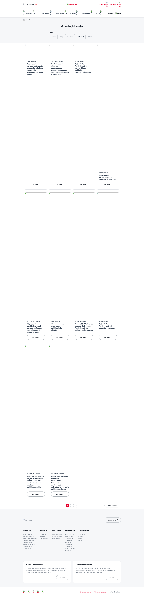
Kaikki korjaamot (57, 534)
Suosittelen (68, 546)
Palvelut (43, 531)
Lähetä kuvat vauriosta (30, 538)
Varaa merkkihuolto (29, 544)
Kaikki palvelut (27, 534)
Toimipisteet (46, 13)
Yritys (98, 13)
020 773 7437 (30, 4)
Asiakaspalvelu (69, 534)
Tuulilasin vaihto (28, 542)
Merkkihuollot (44, 538)
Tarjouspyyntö (27, 546)
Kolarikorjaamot (57, 536)
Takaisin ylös (112, 520)
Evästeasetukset (85, 592)
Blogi (61, 37)
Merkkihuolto (86, 13)
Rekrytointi (102, 4)
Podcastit (70, 37)
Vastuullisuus (114, 4)
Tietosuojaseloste (100, 592)
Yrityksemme (70, 531)
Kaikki (54, 37)
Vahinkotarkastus (28, 536)
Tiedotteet (80, 37)
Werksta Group (69, 548)
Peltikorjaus (43, 534)
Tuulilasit (73, 13)
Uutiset (90, 37)
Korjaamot (56, 531)
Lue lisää (62, 578)
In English (111, 13)
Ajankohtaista (84, 531)
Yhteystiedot (69, 540)
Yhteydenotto (27, 548)
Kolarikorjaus (60, 13)
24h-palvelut (69, 536)
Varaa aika (29, 13)
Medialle (68, 550)
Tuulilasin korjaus (28, 540)
